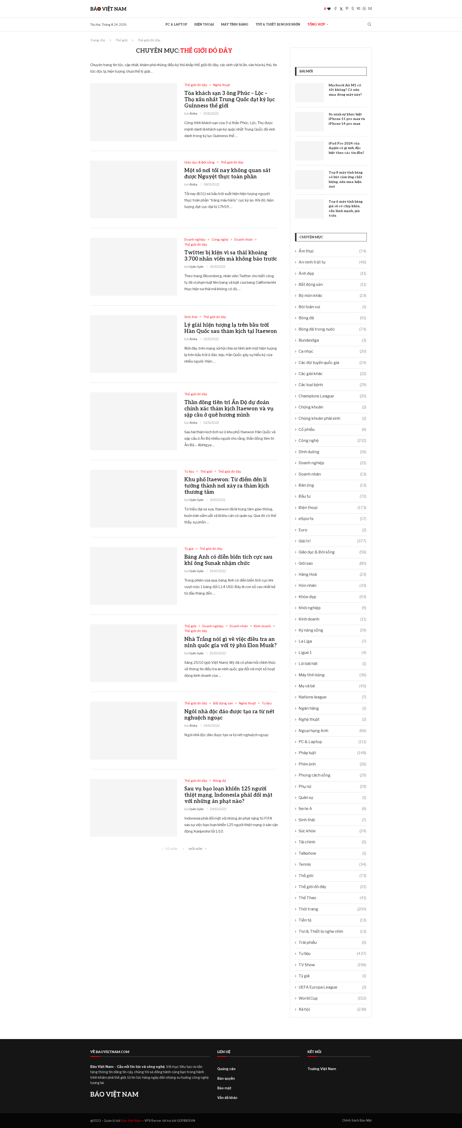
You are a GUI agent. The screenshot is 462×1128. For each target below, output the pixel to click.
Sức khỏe (332, 831)
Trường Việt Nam (322, 1069)
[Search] (369, 25)
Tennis (332, 864)
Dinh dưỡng (332, 452)
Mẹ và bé (332, 686)
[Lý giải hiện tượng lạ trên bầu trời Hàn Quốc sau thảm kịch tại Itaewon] (133, 344)
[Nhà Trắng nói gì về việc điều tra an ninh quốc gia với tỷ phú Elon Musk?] (133, 653)
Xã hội (332, 1009)
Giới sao (332, 563)
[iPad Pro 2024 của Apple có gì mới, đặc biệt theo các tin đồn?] (309, 150)
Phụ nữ (332, 786)
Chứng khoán (332, 407)
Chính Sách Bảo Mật (357, 1120)
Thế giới (122, 40)
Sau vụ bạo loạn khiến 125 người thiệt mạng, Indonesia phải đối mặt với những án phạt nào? (228, 795)
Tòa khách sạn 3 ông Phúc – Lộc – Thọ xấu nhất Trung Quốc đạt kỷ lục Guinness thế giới (229, 99)
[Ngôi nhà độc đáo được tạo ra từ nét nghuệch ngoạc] (133, 730)
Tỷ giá (332, 976)
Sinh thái (332, 820)
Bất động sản (332, 284)
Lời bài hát (332, 663)
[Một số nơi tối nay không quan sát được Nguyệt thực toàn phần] (133, 189)
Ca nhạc (332, 351)
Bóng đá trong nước (332, 329)
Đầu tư (332, 496)
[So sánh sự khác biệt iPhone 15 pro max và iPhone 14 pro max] (309, 121)
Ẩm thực (332, 251)
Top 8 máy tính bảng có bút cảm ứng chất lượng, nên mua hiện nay (346, 179)
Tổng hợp (316, 24)
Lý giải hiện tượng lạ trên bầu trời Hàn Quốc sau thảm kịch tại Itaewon (230, 328)
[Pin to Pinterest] (347, 9)
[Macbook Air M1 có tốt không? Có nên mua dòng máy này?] (309, 92)
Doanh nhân (332, 474)
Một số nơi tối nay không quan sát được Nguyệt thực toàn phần (227, 173)
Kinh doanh (332, 619)
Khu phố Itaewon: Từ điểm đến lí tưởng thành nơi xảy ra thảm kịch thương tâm (226, 485)
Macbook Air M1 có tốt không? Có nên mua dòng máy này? (345, 90)
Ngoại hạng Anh (332, 730)
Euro (332, 530)
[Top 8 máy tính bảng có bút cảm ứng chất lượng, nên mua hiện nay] (309, 179)
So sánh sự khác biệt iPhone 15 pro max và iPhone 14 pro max (347, 119)
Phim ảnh (332, 764)
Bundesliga (332, 340)
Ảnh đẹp (332, 273)
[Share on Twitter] (341, 9)
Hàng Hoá (332, 574)
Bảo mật (224, 1088)
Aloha (193, 113)
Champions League (332, 396)
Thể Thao (332, 898)
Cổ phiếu (332, 429)
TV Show (332, 965)
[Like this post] (329, 9)
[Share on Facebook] (335, 9)
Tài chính (332, 842)
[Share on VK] (358, 9)
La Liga (332, 641)
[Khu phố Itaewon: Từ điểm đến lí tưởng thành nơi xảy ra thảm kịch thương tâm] (133, 498)
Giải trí (332, 541)
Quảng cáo (226, 1069)
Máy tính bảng (234, 24)
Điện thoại (204, 24)
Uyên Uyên (196, 267)
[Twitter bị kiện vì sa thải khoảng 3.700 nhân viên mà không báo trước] (133, 266)
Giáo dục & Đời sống (332, 552)
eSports (332, 518)
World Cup (332, 998)
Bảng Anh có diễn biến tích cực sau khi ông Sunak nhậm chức (228, 560)
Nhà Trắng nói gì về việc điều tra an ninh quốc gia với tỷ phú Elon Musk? (230, 642)
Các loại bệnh (332, 384)
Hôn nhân (332, 585)
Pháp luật (332, 753)
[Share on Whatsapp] (364, 9)
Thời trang (332, 909)
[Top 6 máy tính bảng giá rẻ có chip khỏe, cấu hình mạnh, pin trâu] (309, 209)
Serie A (332, 808)
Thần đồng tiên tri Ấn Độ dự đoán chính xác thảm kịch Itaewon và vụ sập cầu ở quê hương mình (229, 408)
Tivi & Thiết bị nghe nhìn (278, 24)
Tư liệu (332, 953)
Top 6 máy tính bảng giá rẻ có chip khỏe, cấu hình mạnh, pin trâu (346, 209)
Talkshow (332, 853)
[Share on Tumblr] (352, 9)
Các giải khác (332, 373)
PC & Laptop (176, 24)
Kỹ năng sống (332, 630)
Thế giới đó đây (332, 886)
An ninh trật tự (332, 262)
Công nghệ (332, 440)
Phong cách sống (332, 775)
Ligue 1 (332, 652)
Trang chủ (97, 40)
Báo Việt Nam (131, 1120)
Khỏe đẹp (332, 597)
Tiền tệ (332, 920)
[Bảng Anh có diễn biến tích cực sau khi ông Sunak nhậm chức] (133, 576)
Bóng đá (332, 318)
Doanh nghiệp (332, 463)
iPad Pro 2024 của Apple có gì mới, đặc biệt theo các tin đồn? (346, 148)
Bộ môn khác (332, 295)
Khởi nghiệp (332, 608)
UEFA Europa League (332, 987)
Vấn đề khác (227, 1098)
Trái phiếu (332, 942)
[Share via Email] (370, 9)
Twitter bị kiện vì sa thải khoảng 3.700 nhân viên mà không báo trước (230, 256)
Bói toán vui (332, 307)
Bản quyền (226, 1078)
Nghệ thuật (332, 719)
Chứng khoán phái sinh (332, 418)
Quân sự (332, 797)
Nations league (332, 697)
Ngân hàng (332, 708)
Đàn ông (332, 485)
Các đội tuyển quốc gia (332, 362)
